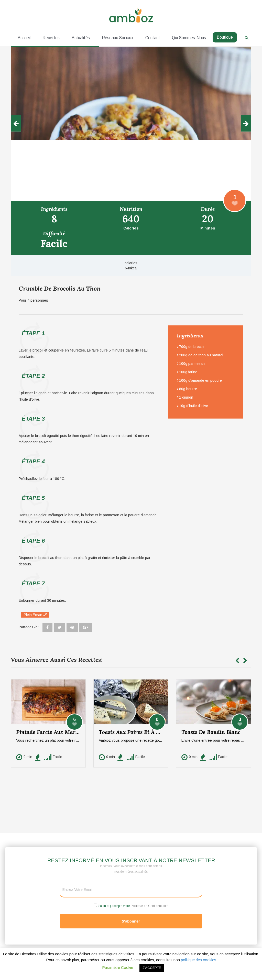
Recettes (51, 38)
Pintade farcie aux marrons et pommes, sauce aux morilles (50, 732)
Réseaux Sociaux (117, 38)
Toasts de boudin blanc (211, 732)
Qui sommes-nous (189, 38)
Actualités (81, 38)
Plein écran (33, 615)
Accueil (24, 38)
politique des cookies (198, 960)
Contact (152, 38)
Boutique (225, 37)
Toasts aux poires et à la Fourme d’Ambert (133, 732)
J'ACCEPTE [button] (152, 968)
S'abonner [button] (131, 921)
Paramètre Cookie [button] (117, 967)
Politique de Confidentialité (149, 906)
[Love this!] (234, 200)
